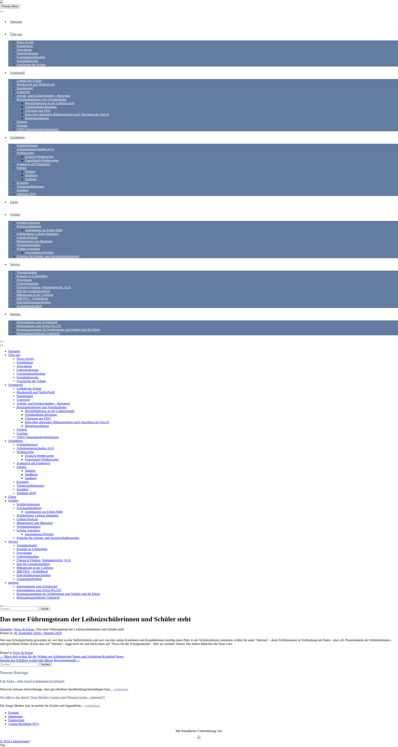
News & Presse (24, 629)
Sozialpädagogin (27, 61)
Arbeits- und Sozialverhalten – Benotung (43, 95)
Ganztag (22, 125)
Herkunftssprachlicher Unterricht (38, 333)
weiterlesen (121, 689)
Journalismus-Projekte (39, 252)
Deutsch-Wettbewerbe (39, 156)
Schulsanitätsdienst (29, 226)
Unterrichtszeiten (28, 283)
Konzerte (23, 183)
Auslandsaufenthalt (29, 306)
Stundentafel (25, 88)
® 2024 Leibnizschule (14, 741)
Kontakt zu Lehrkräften (32, 276)
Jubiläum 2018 (26, 194)
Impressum (15, 716)
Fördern (22, 122)
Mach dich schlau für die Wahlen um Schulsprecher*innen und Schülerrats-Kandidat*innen (62, 656)
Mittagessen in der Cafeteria (35, 295)
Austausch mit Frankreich (33, 164)
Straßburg (31, 175)
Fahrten (22, 168)
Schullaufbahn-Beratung (41, 107)
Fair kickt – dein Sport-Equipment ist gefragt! (32, 681)
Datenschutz (16, 720)
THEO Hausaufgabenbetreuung (37, 129)
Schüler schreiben (28, 249)
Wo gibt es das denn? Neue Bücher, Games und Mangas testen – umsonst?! (52, 697)
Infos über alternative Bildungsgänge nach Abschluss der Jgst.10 (67, 114)
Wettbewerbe (25, 153)
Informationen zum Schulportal (37, 322)
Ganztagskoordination (31, 57)
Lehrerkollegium (27, 53)
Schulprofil (17, 72)
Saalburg (30, 179)
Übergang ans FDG (38, 110)
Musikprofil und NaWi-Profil (36, 84)
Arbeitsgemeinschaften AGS (35, 149)
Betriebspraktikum (37, 118)
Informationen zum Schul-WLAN (39, 326)
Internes (15, 314)
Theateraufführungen (30, 186)
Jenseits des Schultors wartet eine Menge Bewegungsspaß (40, 660)
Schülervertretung (28, 222)
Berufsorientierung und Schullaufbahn (42, 99)
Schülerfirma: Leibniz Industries (37, 234)
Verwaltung (24, 49)
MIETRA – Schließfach (32, 298)
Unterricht (23, 92)
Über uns (16, 34)
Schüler (15, 214)
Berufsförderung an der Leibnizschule (49, 103)
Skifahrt (30, 171)
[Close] (1, 341)
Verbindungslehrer (29, 245)
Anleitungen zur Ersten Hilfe (44, 230)
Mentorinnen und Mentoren (35, 241)
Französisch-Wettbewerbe (42, 160)
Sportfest (22, 190)
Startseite (16, 21)
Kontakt (13, 712)
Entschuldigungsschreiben (34, 302)
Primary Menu (10, 6)
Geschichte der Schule (31, 64)
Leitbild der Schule (29, 81)
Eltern (14, 202)
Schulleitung (25, 46)
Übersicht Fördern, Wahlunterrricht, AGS (44, 287)
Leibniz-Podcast (27, 237)
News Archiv (25, 42)
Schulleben (17, 137)
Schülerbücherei (27, 145)
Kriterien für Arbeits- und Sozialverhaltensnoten (48, 256)
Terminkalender (27, 272)
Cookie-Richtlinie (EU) (23, 724)
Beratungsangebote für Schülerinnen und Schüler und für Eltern (58, 329)
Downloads (24, 280)
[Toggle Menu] (1, 11)
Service (15, 264)
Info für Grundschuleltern (33, 291)
